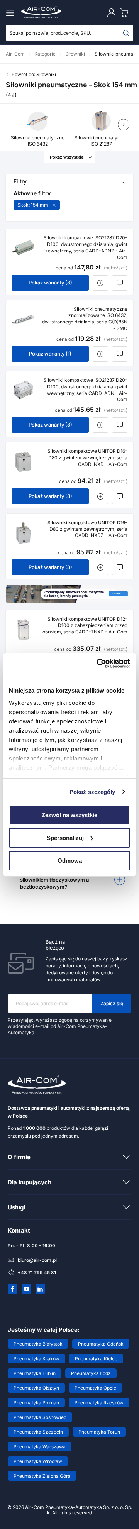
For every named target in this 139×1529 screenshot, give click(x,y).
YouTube (27, 1289)
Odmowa (70, 860)
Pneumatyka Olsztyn (36, 1388)
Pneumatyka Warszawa (40, 1446)
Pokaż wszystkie (67, 157)
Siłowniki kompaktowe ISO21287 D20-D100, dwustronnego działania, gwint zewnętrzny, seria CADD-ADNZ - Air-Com (85, 247)
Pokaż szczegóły (92, 791)
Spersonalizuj (65, 838)
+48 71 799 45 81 (37, 1272)
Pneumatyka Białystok (38, 1344)
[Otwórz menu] (11, 12)
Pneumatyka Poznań (36, 1402)
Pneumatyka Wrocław (38, 1461)
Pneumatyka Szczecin (38, 1432)
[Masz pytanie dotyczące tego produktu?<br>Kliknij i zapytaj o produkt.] (119, 283)
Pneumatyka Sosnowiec (40, 1417)
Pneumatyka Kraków (36, 1358)
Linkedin (40, 1289)
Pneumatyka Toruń (99, 1432)
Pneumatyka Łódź (91, 1373)
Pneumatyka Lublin (35, 1373)
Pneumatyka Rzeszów (99, 1402)
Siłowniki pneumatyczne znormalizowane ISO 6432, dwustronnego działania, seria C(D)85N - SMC (84, 318)
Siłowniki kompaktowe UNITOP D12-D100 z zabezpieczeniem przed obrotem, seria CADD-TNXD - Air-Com (84, 625)
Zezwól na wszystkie (69, 815)
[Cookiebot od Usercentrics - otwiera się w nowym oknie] (98, 663)
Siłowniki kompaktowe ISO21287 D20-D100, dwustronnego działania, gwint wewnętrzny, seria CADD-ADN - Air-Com (85, 389)
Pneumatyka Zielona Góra (42, 1476)
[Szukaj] (126, 33)
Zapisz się (111, 1003)
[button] (69, 880)
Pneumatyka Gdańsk (101, 1344)
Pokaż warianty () (50, 282)
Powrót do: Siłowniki (34, 74)
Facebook (13, 1289)
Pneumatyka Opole (95, 1388)
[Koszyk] (126, 12)
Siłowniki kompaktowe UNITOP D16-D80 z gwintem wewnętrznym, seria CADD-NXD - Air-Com (87, 457)
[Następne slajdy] (123, 124)
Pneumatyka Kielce (96, 1358)
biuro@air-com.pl (37, 1260)
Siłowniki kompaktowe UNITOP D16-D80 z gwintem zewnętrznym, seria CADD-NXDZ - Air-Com (87, 529)
